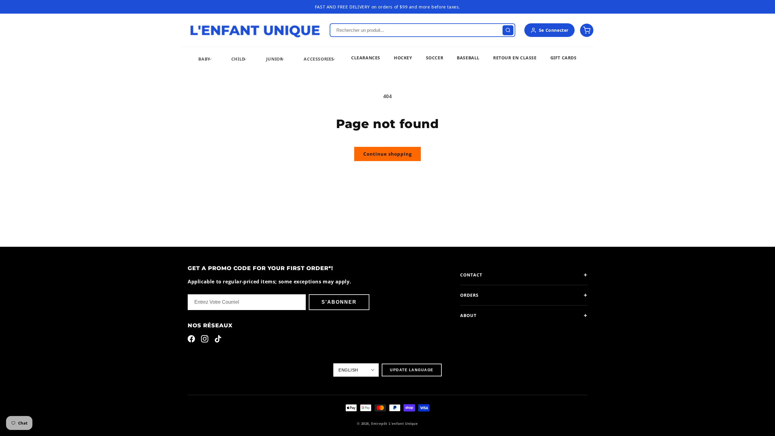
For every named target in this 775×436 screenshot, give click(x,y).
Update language (412, 370)
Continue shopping (387, 154)
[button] (204, 58)
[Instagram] (204, 340)
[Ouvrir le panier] (586, 30)
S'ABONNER (339, 302)
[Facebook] (191, 340)
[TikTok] (218, 340)
